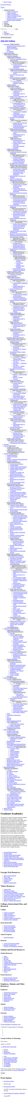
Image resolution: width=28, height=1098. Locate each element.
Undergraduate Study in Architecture (19, 94)
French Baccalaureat (18, 601)
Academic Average (14, 748)
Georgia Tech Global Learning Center (13, 895)
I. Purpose (9, 770)
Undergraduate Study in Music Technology (19, 141)
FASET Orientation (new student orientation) (19, 647)
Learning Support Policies (16, 528)
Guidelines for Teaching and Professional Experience (17, 473)
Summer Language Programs (17, 535)
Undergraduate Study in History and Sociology (19, 396)
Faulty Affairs (7, 995)
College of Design (11, 13)
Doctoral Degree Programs (16, 464)
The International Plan (15, 536)
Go (17, 29)
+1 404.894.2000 (5, 1046)
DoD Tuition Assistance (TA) (20, 694)
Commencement (8, 962)
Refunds (9, 719)
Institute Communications (10, 882)
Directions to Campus (9, 890)
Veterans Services (17, 691)
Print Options (7, 26)
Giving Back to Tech (9, 1010)
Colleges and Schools (9, 10)
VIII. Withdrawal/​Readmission (14, 780)
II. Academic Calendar (12, 771)
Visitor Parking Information (10, 892)
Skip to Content (7, 2)
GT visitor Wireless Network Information (14, 893)
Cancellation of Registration (14, 715)
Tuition (8, 722)
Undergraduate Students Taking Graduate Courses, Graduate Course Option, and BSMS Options (18, 623)
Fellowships (16, 686)
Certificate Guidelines (12, 734)
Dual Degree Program (18, 541)
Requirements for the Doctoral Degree (13, 863)
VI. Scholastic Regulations (13, 777)
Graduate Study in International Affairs (18, 433)
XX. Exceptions (11, 802)
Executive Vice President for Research (13, 946)
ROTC (11, 531)
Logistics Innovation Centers (17, 495)
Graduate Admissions (12, 659)
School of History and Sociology (18, 389)
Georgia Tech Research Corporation (15, 490)
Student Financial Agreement (14, 721)
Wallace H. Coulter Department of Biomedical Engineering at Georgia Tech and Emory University (18, 235)
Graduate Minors (14, 465)
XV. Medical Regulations (13, 795)
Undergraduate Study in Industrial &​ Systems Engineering (19, 173)
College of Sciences (12, 17)
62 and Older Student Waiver (20, 697)
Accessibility (7, 1063)
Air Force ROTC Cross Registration (19, 347)
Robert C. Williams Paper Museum (12, 900)
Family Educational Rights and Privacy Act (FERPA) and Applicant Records (16, 744)
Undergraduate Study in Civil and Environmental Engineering (19, 203)
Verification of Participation (13, 728)
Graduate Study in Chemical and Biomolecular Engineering (20, 186)
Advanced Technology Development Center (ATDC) (17, 487)
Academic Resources (12, 455)
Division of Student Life (10, 979)
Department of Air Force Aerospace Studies (16, 341)
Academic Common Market (17, 505)
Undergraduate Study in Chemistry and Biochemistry (20, 298)
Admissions (6, 628)
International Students (18, 645)
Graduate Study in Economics (17, 384)
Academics (6, 33)
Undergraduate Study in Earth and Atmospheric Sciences (19, 310)
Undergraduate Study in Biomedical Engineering (19, 246)
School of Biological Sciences (17, 279)
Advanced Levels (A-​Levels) (20, 592)
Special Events (7, 880)
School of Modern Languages (17, 411)
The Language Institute (9, 931)
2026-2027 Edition (8, 41)
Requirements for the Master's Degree (13, 865)
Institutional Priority (18, 570)
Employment (7, 1052)
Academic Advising (18, 640)
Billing (8, 713)
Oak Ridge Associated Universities (18, 496)
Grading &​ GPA (11, 747)
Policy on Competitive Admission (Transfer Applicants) (18, 638)
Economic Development (10, 1017)
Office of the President (12, 48)
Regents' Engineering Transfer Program (18, 543)
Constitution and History (19, 584)
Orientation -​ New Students (16, 670)
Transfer (12, 634)
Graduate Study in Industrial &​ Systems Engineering (20, 169)
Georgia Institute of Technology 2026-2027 (14, 1093)
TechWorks (6, 1001)
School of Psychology (15, 329)
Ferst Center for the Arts (10, 899)
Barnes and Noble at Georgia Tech (12, 898)
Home (5, 32)
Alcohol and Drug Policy (13, 732)
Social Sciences (17, 583)
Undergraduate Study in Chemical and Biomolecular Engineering (20, 190)
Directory (6, 1050)
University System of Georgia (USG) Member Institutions (16, 46)
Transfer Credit (16, 616)
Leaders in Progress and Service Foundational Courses (18, 792)
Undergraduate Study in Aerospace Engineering (19, 161)
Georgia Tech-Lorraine (9, 925)
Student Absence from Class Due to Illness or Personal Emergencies (15, 764)
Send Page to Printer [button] (9, 1081)
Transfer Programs (14, 538)
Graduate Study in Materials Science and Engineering (20, 224)
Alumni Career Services (9, 1008)
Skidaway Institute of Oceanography (15, 498)
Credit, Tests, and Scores (16, 589)
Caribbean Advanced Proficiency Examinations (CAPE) (19, 598)
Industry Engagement (9, 1019)
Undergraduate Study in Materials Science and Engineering (19, 228)
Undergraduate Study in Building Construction (19, 115)
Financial (6, 678)
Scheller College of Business (14, 20)
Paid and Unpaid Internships (20, 521)
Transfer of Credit (14, 673)
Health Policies (10, 758)
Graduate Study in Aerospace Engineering (19, 158)
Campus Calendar (8, 878)
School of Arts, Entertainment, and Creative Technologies (18, 97)
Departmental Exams (18, 600)
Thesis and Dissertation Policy (17, 482)
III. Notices (9, 773)
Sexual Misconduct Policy (13, 762)
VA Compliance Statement (13, 726)
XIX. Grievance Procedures (14, 801)
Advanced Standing (18, 594)
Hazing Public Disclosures (10, 1062)
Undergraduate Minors (12, 627)
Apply (5, 956)
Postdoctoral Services (9, 998)
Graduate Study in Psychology (17, 332)
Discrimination (10, 742)
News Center (7, 877)
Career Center (7, 960)
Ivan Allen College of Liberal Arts (15, 18)
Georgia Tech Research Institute (18, 492)
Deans (8, 50)
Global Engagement (9, 937)
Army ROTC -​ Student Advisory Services (18, 366)
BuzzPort (6, 957)
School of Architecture (15, 87)
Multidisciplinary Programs (20, 266)
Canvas (5, 971)
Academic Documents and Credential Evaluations (16, 668)
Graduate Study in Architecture (17, 91)
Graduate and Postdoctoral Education (13, 963)
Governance (7, 44)
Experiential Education (15, 512)
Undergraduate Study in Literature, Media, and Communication (19, 409)
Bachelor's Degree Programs (17, 557)
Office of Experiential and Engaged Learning (19, 519)
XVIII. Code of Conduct (13, 800)
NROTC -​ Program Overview (18, 378)
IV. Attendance (10, 774)
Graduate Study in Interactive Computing (18, 82)
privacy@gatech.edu (19, 1070)
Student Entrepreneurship (10, 969)
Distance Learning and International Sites (17, 459)
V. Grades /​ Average (12, 775)
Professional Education (15, 274)
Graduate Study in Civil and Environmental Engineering (20, 199)
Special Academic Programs (14, 502)
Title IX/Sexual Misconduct (10, 1060)
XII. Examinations (11, 787)
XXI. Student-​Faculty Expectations (15, 804)
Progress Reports (14, 757)
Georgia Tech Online (9, 928)
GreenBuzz (6, 881)
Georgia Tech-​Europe (15, 522)
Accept (2, 1073)
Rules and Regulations (9, 767)
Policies (6, 729)
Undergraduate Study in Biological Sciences (19, 286)
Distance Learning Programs (20, 261)
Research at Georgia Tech (10, 945)
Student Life (7, 967)
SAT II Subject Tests (18, 610)
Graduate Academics (12, 461)
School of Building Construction (18, 107)
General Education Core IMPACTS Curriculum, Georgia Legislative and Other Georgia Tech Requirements (18, 562)
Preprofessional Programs (16, 529)
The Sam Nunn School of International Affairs (16, 428)
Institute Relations (8, 1020)
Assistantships (16, 685)
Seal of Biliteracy (17, 611)
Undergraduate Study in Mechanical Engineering (19, 269)
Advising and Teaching (9, 994)
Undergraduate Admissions (13, 630)
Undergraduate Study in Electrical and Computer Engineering (19, 215)
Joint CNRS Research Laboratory (18, 493)
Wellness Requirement (18, 586)
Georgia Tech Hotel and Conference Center (14, 896)
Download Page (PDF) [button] (9, 1086)
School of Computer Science (17, 69)
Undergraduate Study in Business (18, 443)
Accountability (7, 1064)
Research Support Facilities (13, 483)
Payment (9, 718)
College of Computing (12, 11)
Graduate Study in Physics (19, 324)
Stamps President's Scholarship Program (18, 707)
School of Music (14, 137)
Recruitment (10, 676)
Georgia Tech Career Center (20, 515)
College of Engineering (12, 14)
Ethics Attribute (17, 587)
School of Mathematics (15, 313)
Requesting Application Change (18, 665)
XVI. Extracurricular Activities (14, 797)
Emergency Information (9, 1053)
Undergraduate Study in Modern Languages (19, 416)
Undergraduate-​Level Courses (14, 450)
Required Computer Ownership (14, 761)
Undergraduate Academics (13, 553)
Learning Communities (15, 526)
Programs (6, 21)
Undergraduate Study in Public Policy (19, 425)
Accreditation (10, 51)
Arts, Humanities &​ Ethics (19, 577)
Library (5, 966)
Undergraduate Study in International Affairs (19, 436)
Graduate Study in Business (17, 441)
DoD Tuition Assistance (19, 712)
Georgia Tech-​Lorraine (19, 263)
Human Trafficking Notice (10, 1059)
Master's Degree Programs (16, 475)
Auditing (12, 750)
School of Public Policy (16, 418)
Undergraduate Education (10, 964)
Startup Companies (8, 1016)
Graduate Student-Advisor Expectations (13, 858)
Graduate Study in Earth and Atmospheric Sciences (20, 306)
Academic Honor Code (12, 731)
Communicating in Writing (19, 579)
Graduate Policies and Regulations (18, 466)
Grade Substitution (14, 753)
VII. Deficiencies (11, 778)
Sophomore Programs (18, 649)
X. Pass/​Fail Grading (12, 782)
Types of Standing (14, 675)
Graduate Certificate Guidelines (17, 737)
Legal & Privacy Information (11, 1057)
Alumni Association (8, 1007)
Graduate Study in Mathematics (17, 316)
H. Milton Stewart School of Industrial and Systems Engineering (18, 164)
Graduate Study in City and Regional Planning (20, 123)
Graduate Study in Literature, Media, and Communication (20, 405)
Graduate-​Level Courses (13, 447)
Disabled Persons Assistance (14, 741)
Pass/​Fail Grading (14, 755)
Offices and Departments (10, 875)
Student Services (8, 808)
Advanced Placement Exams (20, 593)
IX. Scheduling (10, 781)
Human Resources (8, 999)
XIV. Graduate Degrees (12, 794)
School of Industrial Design (16, 128)
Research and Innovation (16, 548)
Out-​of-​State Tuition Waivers (20, 688)
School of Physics (14, 321)
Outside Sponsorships (18, 689)
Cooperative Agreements (16, 558)
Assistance (9, 679)
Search (6, 24)
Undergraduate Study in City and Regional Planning (20, 126)
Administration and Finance (10, 992)
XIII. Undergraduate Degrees (14, 788)
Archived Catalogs (8, 809)
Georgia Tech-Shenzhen (10, 927)
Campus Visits (7, 889)
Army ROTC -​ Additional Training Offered (19, 358)
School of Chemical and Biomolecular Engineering (16, 179)
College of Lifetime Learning (14, 16)
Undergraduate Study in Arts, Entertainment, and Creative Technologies (19, 105)
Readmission (13, 652)
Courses (6, 23)
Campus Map (13, 1046)
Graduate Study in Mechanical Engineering (19, 255)
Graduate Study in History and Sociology (19, 393)
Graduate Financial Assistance (17, 681)
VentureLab (13, 501)
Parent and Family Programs (11, 977)
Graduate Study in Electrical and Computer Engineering (20, 212)
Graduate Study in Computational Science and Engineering (20, 66)
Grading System (14, 754)
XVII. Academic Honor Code (14, 798)
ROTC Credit (16, 609)
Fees (8, 716)
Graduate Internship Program (20, 517)
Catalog (2, 7)
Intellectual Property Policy (13, 760)
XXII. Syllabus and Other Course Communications (15, 806)
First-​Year (12, 633)
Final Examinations (14, 751)
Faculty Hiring (7, 997)
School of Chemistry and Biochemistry (16, 289)
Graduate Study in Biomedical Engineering (19, 244)
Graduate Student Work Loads (17, 468)
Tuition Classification (15, 725)
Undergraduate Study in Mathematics (19, 319)
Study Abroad (13, 549)
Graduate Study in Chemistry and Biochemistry (20, 295)
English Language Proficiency (17, 666)
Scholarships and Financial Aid (11, 980)
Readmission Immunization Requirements (19, 655)
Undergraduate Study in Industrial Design (19, 135)
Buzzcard (6, 959)
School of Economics (15, 380)
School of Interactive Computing (18, 77)
